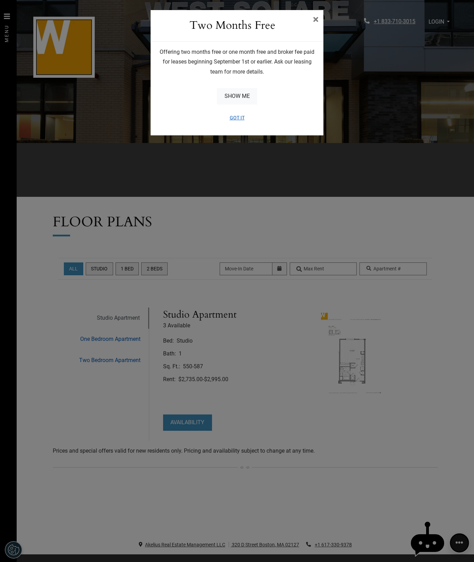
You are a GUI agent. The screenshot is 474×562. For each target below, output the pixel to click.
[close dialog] (315, 20)
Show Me (237, 96)
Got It (237, 117)
